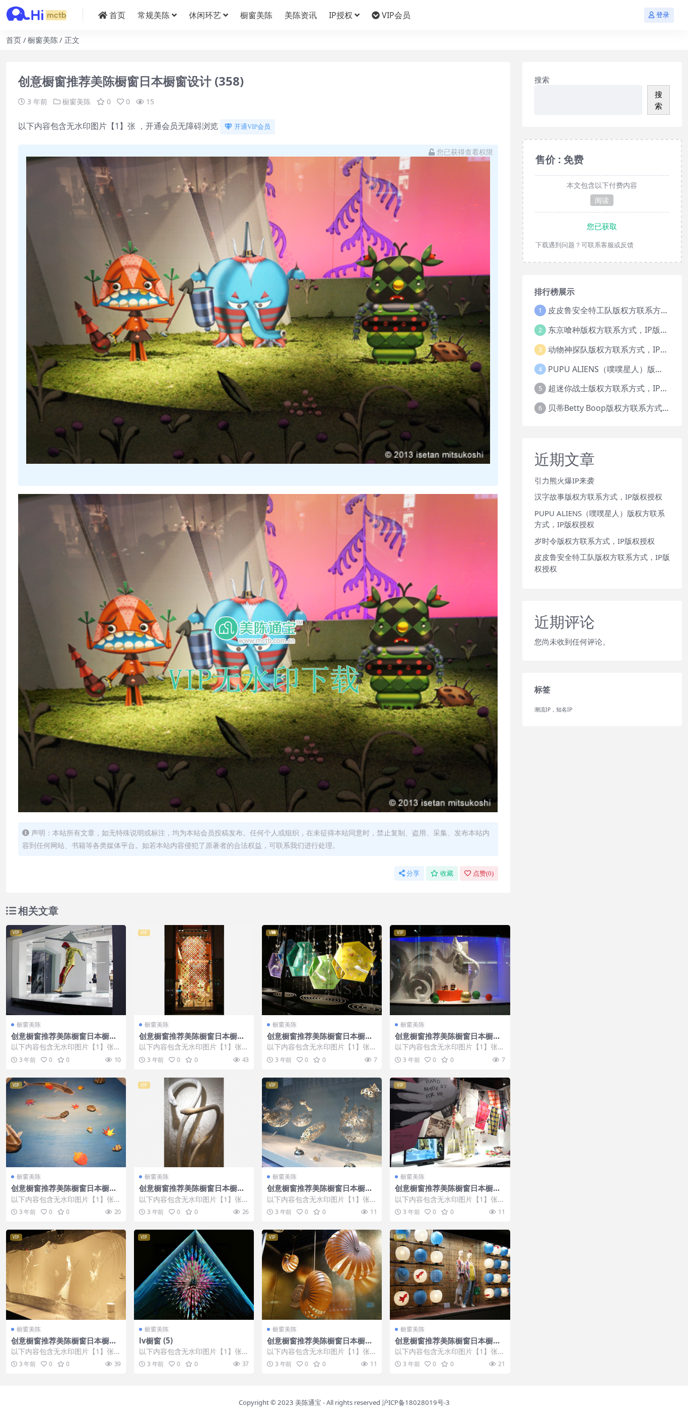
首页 (117, 15)
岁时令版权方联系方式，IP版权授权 (594, 541)
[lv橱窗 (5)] (194, 1275)
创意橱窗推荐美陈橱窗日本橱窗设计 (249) (64, 1040)
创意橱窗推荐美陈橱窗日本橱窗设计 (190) (448, 1040)
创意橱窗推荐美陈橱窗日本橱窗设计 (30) (192, 1040)
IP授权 (341, 15)
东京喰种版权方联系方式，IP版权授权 (616, 329)
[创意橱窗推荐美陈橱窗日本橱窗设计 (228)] (194, 1123)
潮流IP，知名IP (553, 709)
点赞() (483, 873)
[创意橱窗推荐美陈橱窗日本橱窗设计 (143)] (66, 1275)
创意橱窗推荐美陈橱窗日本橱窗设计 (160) (448, 1345)
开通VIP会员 (252, 126)
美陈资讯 (301, 15)
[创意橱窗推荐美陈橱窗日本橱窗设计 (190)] (450, 970)
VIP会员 (396, 15)
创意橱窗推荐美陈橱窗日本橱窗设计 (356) (320, 1040)
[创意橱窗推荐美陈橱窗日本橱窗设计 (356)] (322, 970)
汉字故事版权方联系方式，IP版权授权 (598, 496)
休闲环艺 (205, 15)
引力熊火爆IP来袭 (564, 480)
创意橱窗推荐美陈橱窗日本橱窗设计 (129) (448, 1192)
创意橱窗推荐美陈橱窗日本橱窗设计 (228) (192, 1192)
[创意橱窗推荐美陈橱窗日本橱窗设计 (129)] (450, 1123)
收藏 (446, 873)
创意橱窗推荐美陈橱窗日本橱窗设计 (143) (64, 1345)
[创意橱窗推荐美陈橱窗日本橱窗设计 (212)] (322, 1123)
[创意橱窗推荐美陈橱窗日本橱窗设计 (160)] (450, 1275)
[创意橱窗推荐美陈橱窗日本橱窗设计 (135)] (322, 1275)
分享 (413, 873)
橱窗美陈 (256, 15)
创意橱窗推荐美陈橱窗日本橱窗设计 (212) (320, 1192)
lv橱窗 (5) (156, 1340)
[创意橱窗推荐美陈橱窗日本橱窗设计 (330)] (66, 1123)
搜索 (541, 80)
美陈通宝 (308, 1402)
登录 (662, 15)
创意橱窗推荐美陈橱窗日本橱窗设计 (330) (64, 1192)
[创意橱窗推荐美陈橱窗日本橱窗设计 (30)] (194, 970)
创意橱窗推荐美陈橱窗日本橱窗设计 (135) (320, 1345)
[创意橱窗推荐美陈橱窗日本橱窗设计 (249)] (66, 970)
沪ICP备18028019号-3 (416, 1402)
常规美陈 (153, 15)
